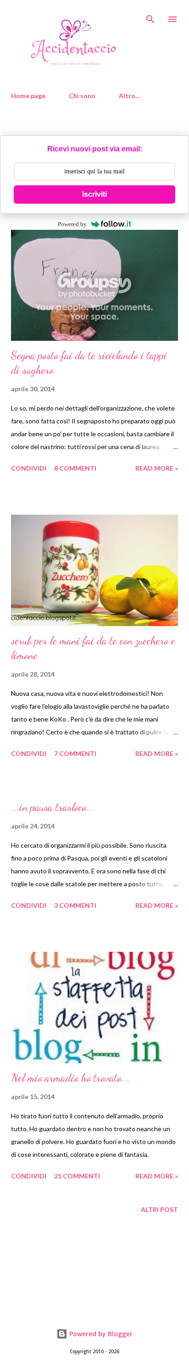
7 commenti (75, 753)
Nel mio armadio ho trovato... (70, 1077)
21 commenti (77, 1176)
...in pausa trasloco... (52, 807)
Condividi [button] (28, 468)
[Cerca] (150, 16)
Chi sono (82, 96)
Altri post (159, 1209)
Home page (28, 96)
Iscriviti (94, 194)
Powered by (72, 224)
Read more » (156, 468)
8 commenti (75, 468)
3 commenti (75, 905)
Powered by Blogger (100, 1333)
